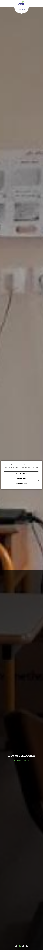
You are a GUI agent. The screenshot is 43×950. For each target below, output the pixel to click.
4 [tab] (27, 946)
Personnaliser (21, 484)
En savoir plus (21, 760)
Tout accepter (21, 473)
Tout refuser (21, 478)
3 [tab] (23, 946)
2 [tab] (20, 946)
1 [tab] (16, 946)
